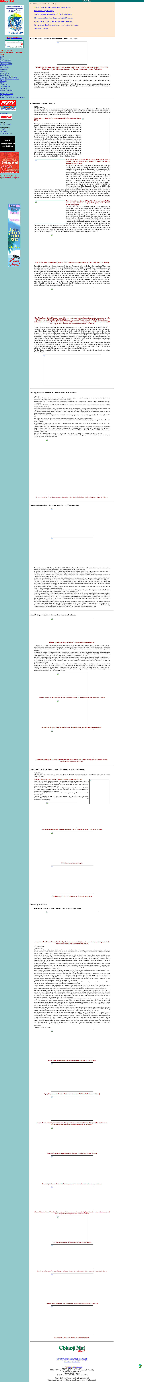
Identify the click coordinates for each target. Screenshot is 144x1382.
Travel (64, 1359)
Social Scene (58, 1360)
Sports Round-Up (76, 1361)
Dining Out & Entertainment (81, 1359)
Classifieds (64, 1360)
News (58, 1358)
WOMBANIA (5, 86)
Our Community (70, 1359)
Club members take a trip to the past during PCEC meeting (53, 18)
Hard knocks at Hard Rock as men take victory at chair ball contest (56, 25)
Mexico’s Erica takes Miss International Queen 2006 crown (53, 7)
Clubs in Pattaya (67, 1361)
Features (66, 1358)
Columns (71, 1358)
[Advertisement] (14, 190)
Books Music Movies (83, 1360)
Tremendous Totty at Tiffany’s (44, 11)
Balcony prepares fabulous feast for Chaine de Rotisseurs (53, 14)
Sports (80, 1358)
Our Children (60, 1359)
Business (62, 1358)
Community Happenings (73, 1360)
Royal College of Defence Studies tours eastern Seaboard (53, 21)
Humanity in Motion (41, 29)
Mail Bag (76, 1358)
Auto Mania (84, 1358)
